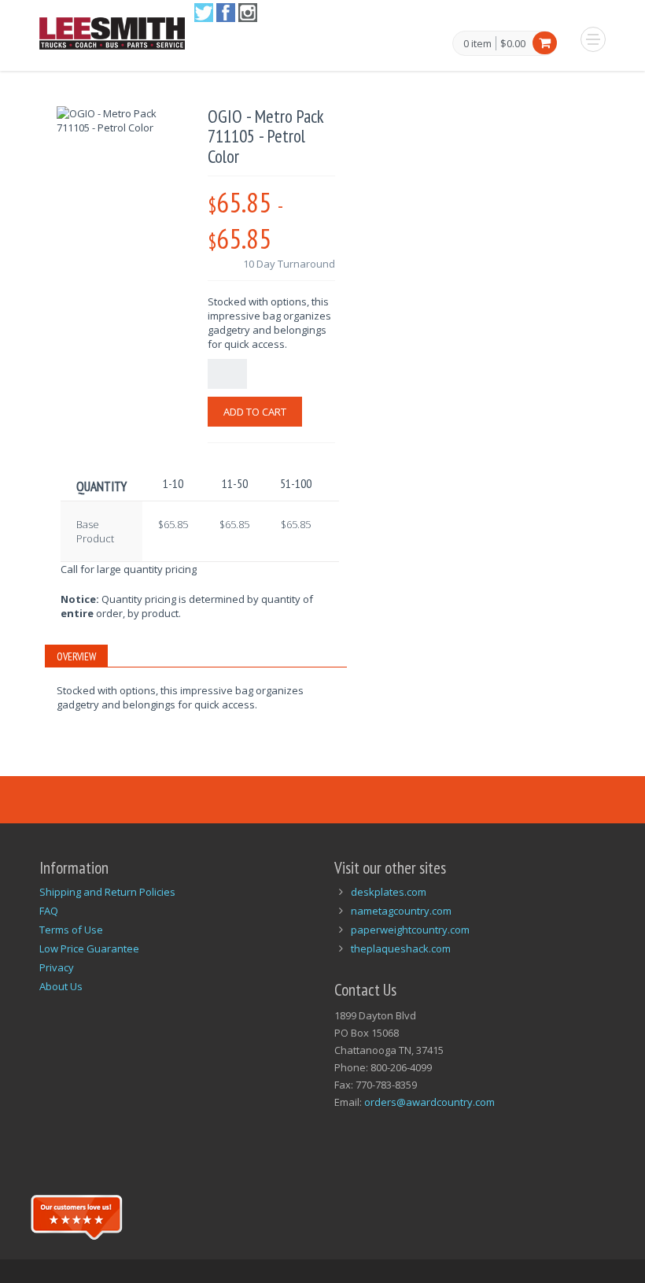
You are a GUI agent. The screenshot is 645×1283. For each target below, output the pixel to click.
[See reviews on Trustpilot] (76, 1215)
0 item (477, 44)
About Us (61, 986)
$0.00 (512, 43)
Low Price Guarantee (89, 948)
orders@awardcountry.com (429, 1102)
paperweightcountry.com (410, 930)
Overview (76, 656)
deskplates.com (388, 892)
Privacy (56, 967)
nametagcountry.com (401, 911)
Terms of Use (71, 930)
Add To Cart (254, 412)
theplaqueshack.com (401, 948)
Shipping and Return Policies (107, 892)
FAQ (48, 911)
